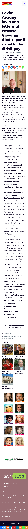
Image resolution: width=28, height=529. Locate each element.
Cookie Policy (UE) (7, 486)
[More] (3, 70)
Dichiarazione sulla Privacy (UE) (12, 483)
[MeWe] (17, 67)
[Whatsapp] (23, 67)
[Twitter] (6, 67)
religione (11, 338)
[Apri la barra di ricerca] (20, 3)
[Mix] (20, 67)
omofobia (5, 338)
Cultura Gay (11, 55)
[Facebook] (3, 67)
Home (4, 55)
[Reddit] (9, 67)
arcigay (6, 336)
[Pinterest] (14, 67)
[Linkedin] (11, 67)
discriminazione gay (15, 336)
